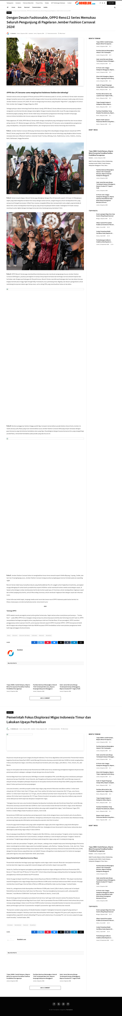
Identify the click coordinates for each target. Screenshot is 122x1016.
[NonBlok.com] (85, 3)
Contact (69, 3)
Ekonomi (15, 635)
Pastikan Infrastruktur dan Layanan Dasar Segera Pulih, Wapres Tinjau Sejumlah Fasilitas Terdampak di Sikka (105, 95)
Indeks (46, 7)
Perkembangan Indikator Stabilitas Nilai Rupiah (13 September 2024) (103, 241)
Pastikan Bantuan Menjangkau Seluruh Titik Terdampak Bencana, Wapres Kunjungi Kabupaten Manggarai (45, 687)
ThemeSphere (69, 1010)
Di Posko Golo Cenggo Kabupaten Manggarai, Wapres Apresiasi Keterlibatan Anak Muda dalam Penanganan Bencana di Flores (105, 69)
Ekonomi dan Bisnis (24, 635)
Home (13, 7)
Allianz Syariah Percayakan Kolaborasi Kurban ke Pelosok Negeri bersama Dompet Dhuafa (105, 224)
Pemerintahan (36, 7)
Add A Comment (45, 698)
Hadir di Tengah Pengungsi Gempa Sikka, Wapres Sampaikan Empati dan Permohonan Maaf (105, 86)
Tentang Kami (10, 3)
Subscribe (111, 3)
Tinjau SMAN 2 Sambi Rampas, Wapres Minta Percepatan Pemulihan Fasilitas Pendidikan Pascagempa (18, 687)
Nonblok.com (10, 11)
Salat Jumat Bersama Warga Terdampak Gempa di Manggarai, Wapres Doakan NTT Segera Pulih (70, 687)
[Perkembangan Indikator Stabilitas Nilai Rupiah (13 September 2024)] (92, 242)
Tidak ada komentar (52, 33)
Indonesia (34, 635)
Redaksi (47, 3)
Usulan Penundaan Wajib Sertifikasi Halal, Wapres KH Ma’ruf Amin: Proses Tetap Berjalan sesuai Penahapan (104, 232)
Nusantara (48, 635)
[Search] (114, 7)
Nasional (26, 7)
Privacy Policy (39, 3)
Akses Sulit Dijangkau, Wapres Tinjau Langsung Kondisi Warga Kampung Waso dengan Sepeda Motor (105, 77)
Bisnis (19, 7)
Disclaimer (18, 3)
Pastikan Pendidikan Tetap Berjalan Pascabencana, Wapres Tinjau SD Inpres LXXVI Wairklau (105, 112)
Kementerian (18, 925)
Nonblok (14, 33)
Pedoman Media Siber (28, 3)
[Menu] (7, 7)
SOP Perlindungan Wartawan (58, 3)
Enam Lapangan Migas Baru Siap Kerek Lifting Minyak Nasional (105, 215)
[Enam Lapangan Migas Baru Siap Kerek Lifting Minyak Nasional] (92, 216)
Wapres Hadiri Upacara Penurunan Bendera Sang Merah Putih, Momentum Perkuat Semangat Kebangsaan (105, 121)
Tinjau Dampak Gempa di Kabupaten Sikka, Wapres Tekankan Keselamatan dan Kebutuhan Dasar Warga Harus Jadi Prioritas (105, 103)
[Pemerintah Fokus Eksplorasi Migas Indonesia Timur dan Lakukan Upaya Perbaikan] (20, 735)
